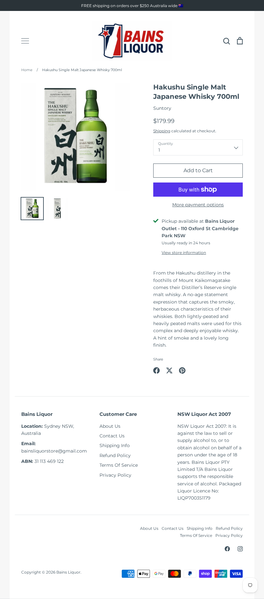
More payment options (198, 205)
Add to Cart (198, 170)
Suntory (162, 108)
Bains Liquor (68, 572)
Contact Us (112, 436)
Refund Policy (115, 455)
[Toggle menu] (25, 41)
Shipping (161, 130)
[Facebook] (227, 548)
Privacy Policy (115, 475)
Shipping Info (114, 445)
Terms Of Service (118, 465)
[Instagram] (240, 548)
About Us (109, 426)
